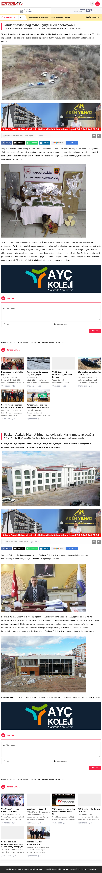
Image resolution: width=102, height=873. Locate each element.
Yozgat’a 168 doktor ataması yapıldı (35, 843)
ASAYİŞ (17, 29)
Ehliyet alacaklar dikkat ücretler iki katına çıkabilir (49, 17)
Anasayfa (9, 29)
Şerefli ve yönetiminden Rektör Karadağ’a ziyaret (12, 406)
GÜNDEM (24, 29)
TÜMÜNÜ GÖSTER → (93, 17)
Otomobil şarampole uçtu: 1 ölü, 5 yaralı (89, 373)
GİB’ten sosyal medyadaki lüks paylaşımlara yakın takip (63, 811)
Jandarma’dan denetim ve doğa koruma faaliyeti (38, 406)
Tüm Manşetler (39, 29)
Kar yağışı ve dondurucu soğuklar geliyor (37, 373)
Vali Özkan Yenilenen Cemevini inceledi (10, 810)
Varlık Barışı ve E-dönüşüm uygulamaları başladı (62, 374)
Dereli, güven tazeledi (36, 809)
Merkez (31, 29)
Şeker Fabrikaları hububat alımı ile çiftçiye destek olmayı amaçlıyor (12, 844)
